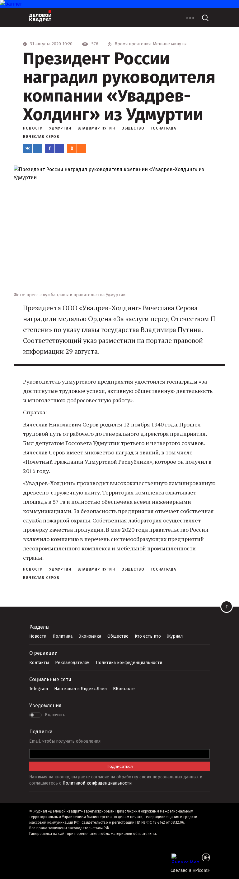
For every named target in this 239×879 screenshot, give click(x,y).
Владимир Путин (96, 128)
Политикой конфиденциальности (97, 783)
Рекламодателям (72, 662)
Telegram (38, 688)
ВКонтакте (124, 688)
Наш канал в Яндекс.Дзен (80, 688)
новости (33, 128)
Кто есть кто (148, 636)
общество (133, 128)
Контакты (39, 662)
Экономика (90, 636)
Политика (63, 636)
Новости (37, 636)
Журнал (175, 636)
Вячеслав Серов (41, 136)
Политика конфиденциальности (129, 662)
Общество (118, 636)
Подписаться (119, 766)
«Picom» (201, 870)
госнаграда (163, 128)
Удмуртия (60, 128)
